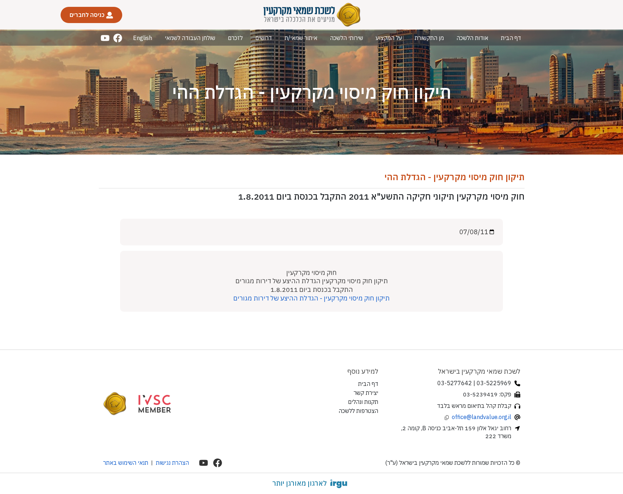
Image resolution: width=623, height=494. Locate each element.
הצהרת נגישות (172, 462)
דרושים (263, 37)
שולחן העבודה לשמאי (190, 37)
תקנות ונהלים (363, 401)
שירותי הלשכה (346, 37)
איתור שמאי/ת (300, 37)
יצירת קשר (366, 392)
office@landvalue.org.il (481, 416)
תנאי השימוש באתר (125, 462)
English (142, 37)
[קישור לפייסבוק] (117, 38)
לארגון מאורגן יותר (299, 483)
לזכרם (235, 37)
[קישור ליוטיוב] (105, 38)
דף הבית (511, 37)
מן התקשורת (429, 37)
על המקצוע (389, 37)
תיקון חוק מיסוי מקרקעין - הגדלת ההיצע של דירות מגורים (311, 298)
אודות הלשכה (472, 37)
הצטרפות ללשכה (358, 410)
